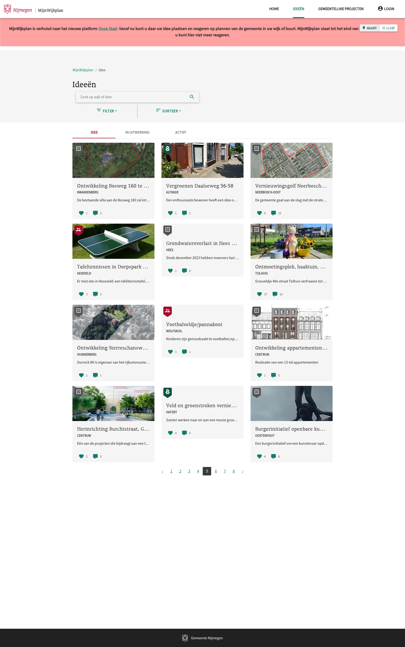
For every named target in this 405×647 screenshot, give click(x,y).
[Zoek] (192, 97)
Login (389, 8)
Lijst (390, 28)
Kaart (371, 28)
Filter (108, 111)
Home (274, 8)
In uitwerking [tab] (137, 132)
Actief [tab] (180, 132)
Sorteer (169, 111)
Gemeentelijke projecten (341, 8)
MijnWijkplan (83, 70)
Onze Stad (108, 28)
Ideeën (298, 8)
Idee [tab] (94, 132)
